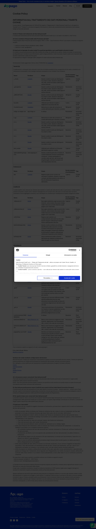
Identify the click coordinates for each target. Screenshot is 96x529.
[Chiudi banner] (79, 250)
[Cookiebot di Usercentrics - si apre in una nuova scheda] (69, 250)
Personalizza (47, 278)
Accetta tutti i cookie (69, 278)
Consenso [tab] (25, 255)
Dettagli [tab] (48, 255)
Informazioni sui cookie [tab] (70, 255)
